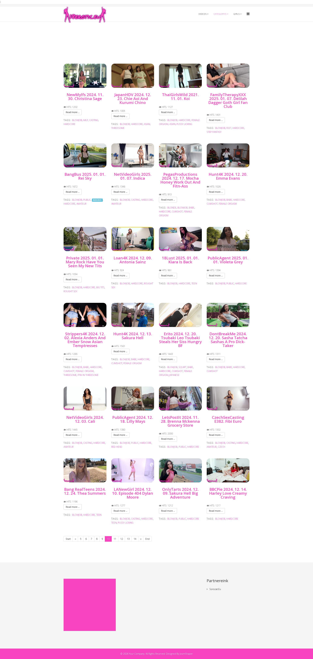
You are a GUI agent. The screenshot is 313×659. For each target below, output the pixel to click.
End (147, 538)
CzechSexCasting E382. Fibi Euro (228, 419)
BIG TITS (100, 287)
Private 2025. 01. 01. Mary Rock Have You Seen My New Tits (85, 261)
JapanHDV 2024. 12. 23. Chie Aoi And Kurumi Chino (132, 98)
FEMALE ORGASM (228, 203)
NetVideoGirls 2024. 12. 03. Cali (85, 419)
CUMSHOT (177, 211)
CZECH (221, 446)
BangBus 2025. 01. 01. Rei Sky (85, 176)
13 (128, 538)
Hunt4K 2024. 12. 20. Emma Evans (228, 176)
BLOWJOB (77, 120)
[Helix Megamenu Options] (248, 14)
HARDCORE (69, 124)
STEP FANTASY (214, 131)
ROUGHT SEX (70, 291)
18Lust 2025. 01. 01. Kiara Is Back (180, 259)
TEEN (194, 283)
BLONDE (171, 207)
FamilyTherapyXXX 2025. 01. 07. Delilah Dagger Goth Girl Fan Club (228, 100)
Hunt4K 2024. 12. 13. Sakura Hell (132, 335)
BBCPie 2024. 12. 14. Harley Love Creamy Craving (228, 493)
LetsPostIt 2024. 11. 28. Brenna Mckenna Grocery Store (180, 421)
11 (115, 538)
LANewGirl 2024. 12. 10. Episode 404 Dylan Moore (132, 493)
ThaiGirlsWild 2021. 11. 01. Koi (180, 96)
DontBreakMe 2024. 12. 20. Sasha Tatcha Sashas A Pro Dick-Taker (228, 339)
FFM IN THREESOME (88, 375)
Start (68, 538)
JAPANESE (174, 375)
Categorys (220, 14)
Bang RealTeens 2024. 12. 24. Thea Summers (85, 491)
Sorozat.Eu (215, 589)
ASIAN (147, 124)
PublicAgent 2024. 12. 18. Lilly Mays (132, 419)
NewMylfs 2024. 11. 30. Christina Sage (85, 96)
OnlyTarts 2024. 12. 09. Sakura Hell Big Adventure (180, 493)
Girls (236, 14)
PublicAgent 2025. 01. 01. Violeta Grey (228, 259)
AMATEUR (81, 203)
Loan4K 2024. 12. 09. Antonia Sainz (133, 259)
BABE (191, 207)
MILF (85, 120)
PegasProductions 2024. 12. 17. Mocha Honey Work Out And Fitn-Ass (180, 180)
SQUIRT (182, 367)
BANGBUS (97, 200)
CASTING (93, 120)
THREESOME (117, 128)
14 (135, 538)
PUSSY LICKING (184, 124)
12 (121, 538)
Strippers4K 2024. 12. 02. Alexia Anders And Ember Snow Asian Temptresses (85, 339)
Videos (203, 14)
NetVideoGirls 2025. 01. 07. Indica (132, 176)
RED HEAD (116, 446)
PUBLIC (87, 199)
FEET (228, 128)
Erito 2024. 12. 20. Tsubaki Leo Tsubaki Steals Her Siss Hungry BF (180, 339)
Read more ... (73, 112)
